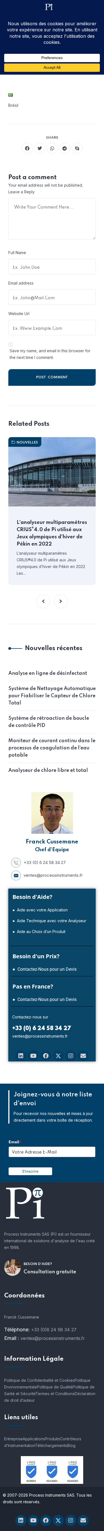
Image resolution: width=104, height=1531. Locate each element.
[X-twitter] (58, 1055)
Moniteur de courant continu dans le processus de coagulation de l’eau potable (51, 748)
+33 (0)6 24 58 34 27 (54, 1329)
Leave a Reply (21, 191)
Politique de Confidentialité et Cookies (39, 1380)
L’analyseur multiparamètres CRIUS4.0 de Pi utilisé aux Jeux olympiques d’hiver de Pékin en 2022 (52, 533)
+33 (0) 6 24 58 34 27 (45, 862)
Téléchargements (51, 1445)
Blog (71, 1445)
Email (15, 1141)
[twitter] (39, 148)
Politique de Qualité (55, 1387)
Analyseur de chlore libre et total (48, 770)
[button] (43, 601)
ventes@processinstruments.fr (53, 875)
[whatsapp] (52, 148)
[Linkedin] (20, 1055)
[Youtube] (33, 1055)
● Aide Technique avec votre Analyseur (49, 920)
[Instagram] (70, 1055)
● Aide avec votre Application (40, 910)
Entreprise (13, 1438)
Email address (21, 283)
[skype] (77, 148)
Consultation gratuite (50, 1271)
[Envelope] (83, 1055)
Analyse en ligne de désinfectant (47, 673)
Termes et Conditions (55, 1393)
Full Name (17, 252)
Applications (34, 1438)
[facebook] (27, 148)
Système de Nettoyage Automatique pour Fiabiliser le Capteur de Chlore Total (52, 696)
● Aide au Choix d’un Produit (38, 931)
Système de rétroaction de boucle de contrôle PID (48, 722)
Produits (52, 1438)
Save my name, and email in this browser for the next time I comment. (50, 354)
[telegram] (64, 148)
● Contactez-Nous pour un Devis (44, 969)
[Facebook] (45, 1055)
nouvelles (27, 442)
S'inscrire (30, 1171)
